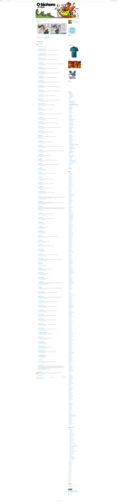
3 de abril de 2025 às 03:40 (41, 138)
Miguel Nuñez (70, 169)
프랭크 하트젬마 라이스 (41, 58)
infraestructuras (71, 282)
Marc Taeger (70, 140)
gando (70, 268)
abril (69, 468)
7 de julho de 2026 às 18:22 (41, 357)
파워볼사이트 (40, 140)
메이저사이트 (40, 253)
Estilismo (70, 247)
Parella (70, 340)
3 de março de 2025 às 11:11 (41, 60)
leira (69, 290)
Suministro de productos (72, 443)
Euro (69, 249)
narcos (70, 327)
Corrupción (70, 220)
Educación (70, 235)
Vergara (70, 165)
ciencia (70, 203)
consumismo (70, 216)
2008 (69, 481)
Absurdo (70, 172)
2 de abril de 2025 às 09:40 (41, 96)
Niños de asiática (71, 454)
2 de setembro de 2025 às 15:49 (42, 242)
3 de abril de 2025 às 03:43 (41, 147)
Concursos (70, 431)
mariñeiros (70, 304)
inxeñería (70, 289)
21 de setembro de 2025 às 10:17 (42, 316)
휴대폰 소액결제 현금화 (41, 355)
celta (69, 201)
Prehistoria (70, 356)
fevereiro (70, 470)
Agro (69, 175)
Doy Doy (70, 111)
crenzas (70, 221)
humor (70, 275)
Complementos (71, 440)
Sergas (70, 384)
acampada (70, 173)
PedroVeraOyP (71, 152)
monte (69, 317)
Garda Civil (70, 269)
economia (70, 232)
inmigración (70, 283)
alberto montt (71, 94)
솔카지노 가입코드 (40, 291)
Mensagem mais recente (39, 377)
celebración (70, 199)
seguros (70, 382)
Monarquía (70, 316)
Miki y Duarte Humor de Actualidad (73, 144)
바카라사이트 (40, 85)
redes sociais (70, 366)
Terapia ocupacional (72, 457)
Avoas (69, 185)
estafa (69, 244)
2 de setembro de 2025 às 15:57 (42, 251)
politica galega (71, 352)
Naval (69, 329)
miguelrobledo (71, 143)
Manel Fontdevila (71, 139)
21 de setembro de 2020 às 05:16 (42, 46)
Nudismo (70, 332)
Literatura (70, 298)
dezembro (70, 429)
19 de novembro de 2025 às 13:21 (42, 348)
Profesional (70, 455)
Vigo (69, 409)
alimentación (70, 176)
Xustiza (70, 422)
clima (69, 206)
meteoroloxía (70, 312)
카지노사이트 (40, 62)
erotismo (70, 241)
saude (69, 379)
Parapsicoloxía (71, 339)
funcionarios (70, 262)
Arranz (70, 98)
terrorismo (70, 394)
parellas (70, 341)
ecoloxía (70, 231)
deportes (70, 227)
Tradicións (70, 396)
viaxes (70, 407)
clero (69, 205)
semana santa (70, 383)
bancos (70, 190)
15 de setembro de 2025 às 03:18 (42, 293)
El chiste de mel (71, 112)
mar (69, 302)
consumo (70, 217)
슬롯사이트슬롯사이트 (41, 103)
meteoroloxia (70, 311)
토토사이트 (39, 67)
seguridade (70, 381)
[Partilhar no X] (47, 37)
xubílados (70, 420)
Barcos (70, 191)
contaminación (71, 218)
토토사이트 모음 (40, 249)
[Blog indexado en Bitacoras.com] (70, 494)
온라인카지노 (40, 182)
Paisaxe (70, 338)
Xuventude (70, 423)
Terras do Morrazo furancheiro (73, 161)
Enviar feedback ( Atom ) (42, 378)
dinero (70, 229)
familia (70, 254)
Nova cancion (71, 441)
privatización (70, 358)
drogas (70, 230)
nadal (69, 326)
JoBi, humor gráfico (71, 124)
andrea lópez (70, 97)
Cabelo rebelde (71, 456)
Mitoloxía (70, 314)
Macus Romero (71, 136)
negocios (70, 330)
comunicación (70, 213)
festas (69, 257)
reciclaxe (70, 365)
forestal (70, 260)
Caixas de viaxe (71, 439)
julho (69, 465)
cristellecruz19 (40, 300)
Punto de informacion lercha (72, 446)
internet (70, 285)
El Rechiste (70, 115)
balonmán (70, 188)
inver (69, 286)
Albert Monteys (71, 93)
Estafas (70, 245)
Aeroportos (70, 174)
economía (70, 233)
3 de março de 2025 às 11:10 (41, 55)
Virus (69, 411)
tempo (69, 393)
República (70, 368)
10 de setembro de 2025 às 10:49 (42, 284)
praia (69, 355)
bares (69, 192)
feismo (70, 255)
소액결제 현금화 (40, 76)
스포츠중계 (39, 201)
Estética (70, 246)
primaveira (70, 357)
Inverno (70, 287)
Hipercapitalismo (71, 272)
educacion (70, 234)
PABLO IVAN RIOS (71, 151)
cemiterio (70, 202)
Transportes (70, 399)
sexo (69, 385)
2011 (69, 478)
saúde (69, 380)
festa (69, 256)
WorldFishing (70, 414)
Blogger (61, 500)
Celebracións (70, 200)
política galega (71, 353)
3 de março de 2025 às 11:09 (41, 51)
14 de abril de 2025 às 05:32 (41, 193)
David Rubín (70, 108)
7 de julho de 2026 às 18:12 (41, 352)
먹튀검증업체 (40, 206)
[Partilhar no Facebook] (48, 37)
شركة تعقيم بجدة (40, 45)
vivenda (70, 412)
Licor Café (70, 296)
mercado (70, 310)
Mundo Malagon (71, 147)
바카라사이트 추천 (40, 341)
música (70, 325)
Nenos (70, 331)
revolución (70, 370)
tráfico (69, 398)
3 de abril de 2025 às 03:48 (41, 156)
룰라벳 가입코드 (40, 296)
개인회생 (39, 359)
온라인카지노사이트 (40, 346)
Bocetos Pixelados (71, 102)
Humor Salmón (71, 120)
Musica (70, 324)
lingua (69, 297)
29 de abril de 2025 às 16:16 (41, 210)
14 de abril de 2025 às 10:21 (41, 204)
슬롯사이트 (39, 135)
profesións (70, 359)
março (69, 469)
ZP (69, 425)
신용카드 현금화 (40, 277)
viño (69, 410)
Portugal (70, 354)
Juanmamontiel (71, 127)
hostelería (70, 274)
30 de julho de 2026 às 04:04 (42, 369)
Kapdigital (70, 128)
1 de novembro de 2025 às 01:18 (42, 339)
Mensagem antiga (63, 377)
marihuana (70, 303)
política (70, 351)
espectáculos (70, 243)
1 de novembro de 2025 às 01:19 (42, 343)
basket (70, 193)
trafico (69, 397)
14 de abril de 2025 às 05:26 (41, 174)
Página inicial (52, 377)
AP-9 (69, 180)
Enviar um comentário (40, 375)
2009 (69, 480)
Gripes (70, 444)
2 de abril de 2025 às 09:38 (41, 69)
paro (69, 342)
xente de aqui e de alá (71, 415)
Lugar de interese (71, 447)
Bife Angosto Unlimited (72, 101)
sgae (69, 386)
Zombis (70, 424)
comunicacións (71, 214)
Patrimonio (70, 343)
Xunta (69, 421)
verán (69, 406)
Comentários (70, 486)
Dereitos (70, 228)
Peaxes (70, 344)
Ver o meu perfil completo (75, 22)
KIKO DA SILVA (71, 131)
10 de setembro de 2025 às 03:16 (42, 260)
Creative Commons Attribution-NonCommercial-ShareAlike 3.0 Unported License (73, 491)
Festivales (70, 259)
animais (70, 178)
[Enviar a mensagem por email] (45, 37)
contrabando (70, 219)
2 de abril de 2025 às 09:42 (41, 128)
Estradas (70, 248)
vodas (69, 413)
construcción (70, 215)
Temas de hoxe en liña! (72, 160)
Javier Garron (71, 123)
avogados (70, 186)
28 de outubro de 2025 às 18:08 (42, 334)
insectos (70, 284)
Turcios (70, 164)
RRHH (70, 372)
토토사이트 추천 (43, 332)
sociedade (70, 387)
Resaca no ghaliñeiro (72, 458)
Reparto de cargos (71, 432)
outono (70, 337)
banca (69, 189)
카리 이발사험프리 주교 (41, 53)
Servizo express (71, 459)
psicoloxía (70, 360)
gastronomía (70, 270)
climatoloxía (70, 207)
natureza (70, 328)
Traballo (70, 395)
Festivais (70, 258)
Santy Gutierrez (71, 156)
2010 (69, 479)
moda (69, 315)
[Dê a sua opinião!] (46, 37)
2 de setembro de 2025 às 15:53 (42, 246)
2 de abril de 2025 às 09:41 (41, 110)
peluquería (70, 345)
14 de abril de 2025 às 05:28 (41, 184)
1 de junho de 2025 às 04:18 (41, 219)
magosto (70, 300)
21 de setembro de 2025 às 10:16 (42, 307)
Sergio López (70, 157)
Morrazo (70, 318)
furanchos (70, 263)
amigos (70, 177)
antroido (70, 179)
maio (69, 467)
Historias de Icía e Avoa (72, 119)
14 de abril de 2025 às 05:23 (41, 165)
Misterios (70, 313)
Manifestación (70, 301)
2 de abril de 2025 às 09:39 (41, 87)
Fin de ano (70, 430)
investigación (70, 288)
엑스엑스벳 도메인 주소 (41, 191)
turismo (70, 400)
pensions (70, 346)
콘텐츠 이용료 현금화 (41, 350)
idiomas (70, 276)
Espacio (70, 242)
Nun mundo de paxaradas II (72, 148)
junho (69, 466)
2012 (69, 477)
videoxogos (70, 408)
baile (69, 187)
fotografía (70, 261)
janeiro (70, 471)
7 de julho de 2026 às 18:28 (41, 362)
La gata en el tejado (71, 132)
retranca (70, 369)
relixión (70, 367)
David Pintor (70, 107)
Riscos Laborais (71, 371)
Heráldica (70, 271)
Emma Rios (70, 116)
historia (70, 273)
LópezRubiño (70, 135)
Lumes (70, 299)
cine (69, 204)
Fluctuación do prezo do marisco (73, 445)
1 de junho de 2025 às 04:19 (41, 228)
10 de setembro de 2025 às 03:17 (42, 270)
